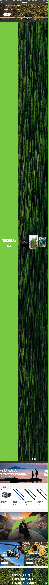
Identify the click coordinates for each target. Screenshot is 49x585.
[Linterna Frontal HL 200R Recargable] (6, 494)
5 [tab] (26, 18)
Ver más (9, 245)
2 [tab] (22, 18)
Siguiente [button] (46, 9)
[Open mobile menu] (1, 3)
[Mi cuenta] (45, 3)
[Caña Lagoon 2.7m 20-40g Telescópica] (30, 494)
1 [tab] (21, 18)
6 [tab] (27, 18)
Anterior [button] (2, 9)
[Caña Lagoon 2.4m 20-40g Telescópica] (42, 494)
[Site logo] (24, 2)
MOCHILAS (9, 240)
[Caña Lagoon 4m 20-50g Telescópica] (18, 494)
